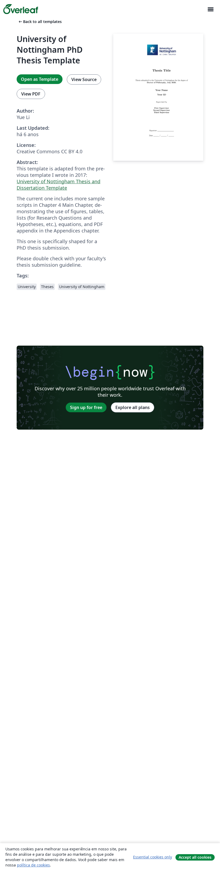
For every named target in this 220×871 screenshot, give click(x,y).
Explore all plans (132, 407)
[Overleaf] (20, 9)
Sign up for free (86, 407)
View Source (84, 79)
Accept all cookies (195, 857)
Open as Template (39, 79)
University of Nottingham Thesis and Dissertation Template (58, 184)
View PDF (31, 94)
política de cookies (33, 865)
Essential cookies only (152, 856)
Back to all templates (40, 21)
